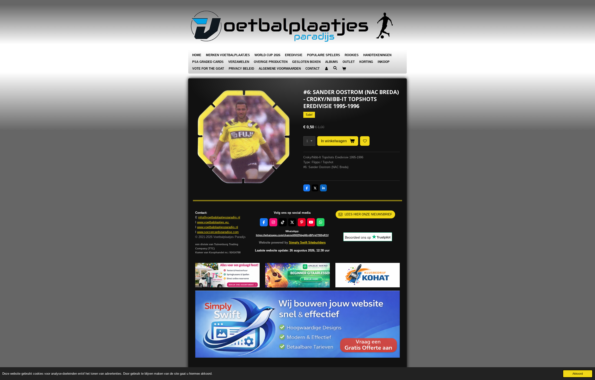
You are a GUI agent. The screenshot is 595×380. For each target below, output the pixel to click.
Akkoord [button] (577, 373)
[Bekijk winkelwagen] (344, 68)
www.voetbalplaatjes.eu (213, 222)
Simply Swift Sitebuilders (307, 242)
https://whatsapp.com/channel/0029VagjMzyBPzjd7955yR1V (292, 235)
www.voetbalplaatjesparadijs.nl (217, 227)
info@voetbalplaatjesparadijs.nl (219, 217)
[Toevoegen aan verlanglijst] (365, 141)
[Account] (326, 68)
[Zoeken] (335, 68)
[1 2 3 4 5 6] (309, 141)
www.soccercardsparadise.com (218, 232)
